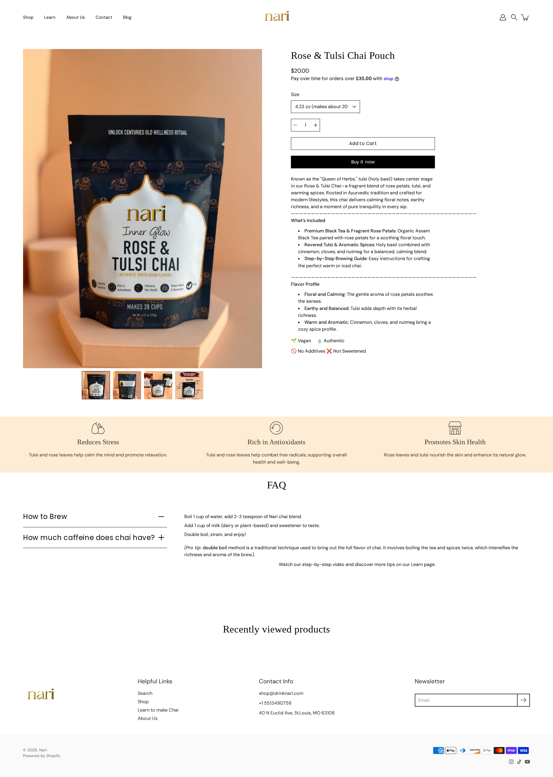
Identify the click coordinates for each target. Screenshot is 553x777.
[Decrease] (295, 125)
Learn (50, 17)
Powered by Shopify (41, 755)
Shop (28, 17)
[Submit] (523, 700)
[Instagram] (511, 761)
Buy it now (363, 162)
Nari (43, 749)
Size (295, 94)
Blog (127, 17)
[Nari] (276, 17)
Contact (104, 17)
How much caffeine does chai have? (89, 537)
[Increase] (315, 125)
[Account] (502, 17)
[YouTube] (527, 761)
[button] (514, 17)
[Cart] (525, 17)
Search (145, 693)
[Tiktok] (519, 761)
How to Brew (45, 516)
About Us (75, 17)
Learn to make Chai (158, 710)
